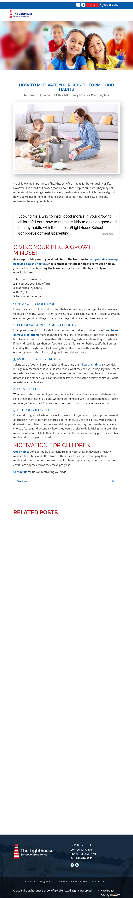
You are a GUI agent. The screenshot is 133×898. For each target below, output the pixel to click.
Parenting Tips (100, 95)
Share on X (107, 234)
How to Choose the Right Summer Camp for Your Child (60, 594)
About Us (30, 881)
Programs (45, 881)
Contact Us (98, 881)
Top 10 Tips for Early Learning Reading (47, 794)
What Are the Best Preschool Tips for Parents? (54, 694)
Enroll (93, 4)
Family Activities (80, 95)
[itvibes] (115, 895)
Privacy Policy (106, 890)
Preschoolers (90, 599)
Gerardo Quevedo (39, 95)
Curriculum (60, 881)
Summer (104, 599)
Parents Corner (79, 881)
